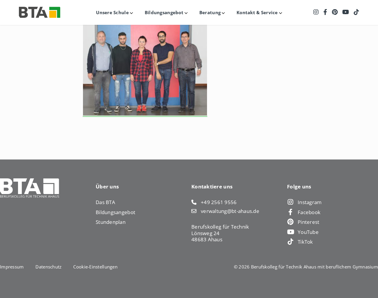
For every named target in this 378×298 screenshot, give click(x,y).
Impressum (12, 267)
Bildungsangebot (115, 212)
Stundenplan (111, 222)
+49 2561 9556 (219, 202)
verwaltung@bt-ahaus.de (230, 211)
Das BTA (105, 202)
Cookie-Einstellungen (95, 267)
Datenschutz (48, 267)
